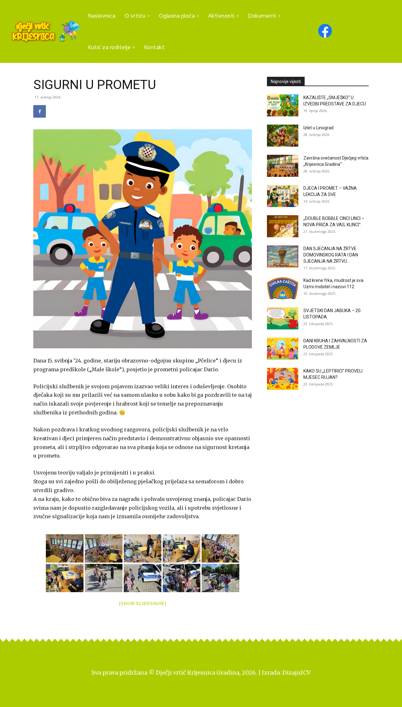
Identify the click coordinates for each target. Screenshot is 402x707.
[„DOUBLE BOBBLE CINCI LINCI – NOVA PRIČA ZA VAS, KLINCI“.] (282, 226)
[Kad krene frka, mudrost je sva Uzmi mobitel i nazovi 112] (282, 288)
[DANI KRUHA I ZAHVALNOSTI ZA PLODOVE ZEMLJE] (282, 349)
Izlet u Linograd (318, 127)
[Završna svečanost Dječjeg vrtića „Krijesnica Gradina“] (282, 166)
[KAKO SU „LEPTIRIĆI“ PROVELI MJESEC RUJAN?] (282, 379)
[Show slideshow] (142, 603)
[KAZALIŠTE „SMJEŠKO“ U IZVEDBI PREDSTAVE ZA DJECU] (282, 105)
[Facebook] (39, 111)
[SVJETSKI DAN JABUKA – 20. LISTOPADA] (282, 318)
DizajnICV (296, 672)
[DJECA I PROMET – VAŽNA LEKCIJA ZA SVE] (282, 196)
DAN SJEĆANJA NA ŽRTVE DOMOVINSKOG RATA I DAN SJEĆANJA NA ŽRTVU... (330, 255)
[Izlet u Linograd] (282, 136)
